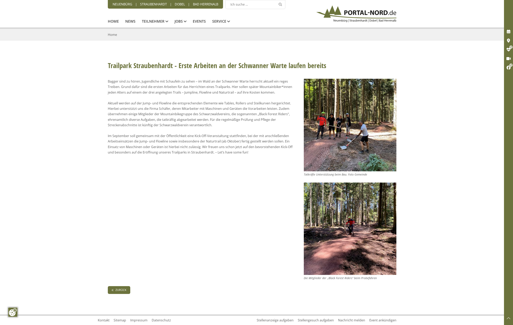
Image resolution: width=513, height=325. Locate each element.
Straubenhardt (153, 4)
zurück (120, 290)
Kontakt (104, 320)
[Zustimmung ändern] (13, 312)
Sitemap (120, 320)
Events (199, 22)
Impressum (138, 320)
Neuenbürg (122, 4)
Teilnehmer (154, 22)
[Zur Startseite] (356, 13)
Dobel (180, 4)
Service (219, 22)
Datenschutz (161, 320)
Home (113, 22)
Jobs (179, 22)
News (130, 22)
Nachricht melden (351, 320)
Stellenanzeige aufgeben (275, 320)
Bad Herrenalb (205, 4)
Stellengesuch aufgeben (316, 320)
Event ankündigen (382, 320)
